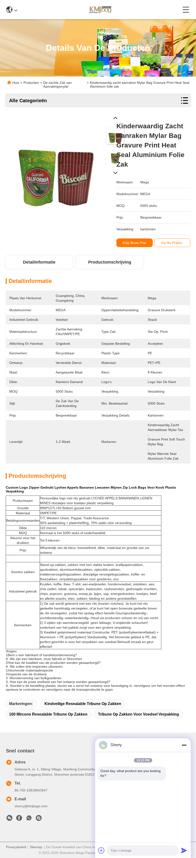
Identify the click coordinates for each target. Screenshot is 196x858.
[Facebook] (19, 819)
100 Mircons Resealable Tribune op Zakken (48, 714)
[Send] (184, 850)
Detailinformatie (39, 262)
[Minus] (184, 745)
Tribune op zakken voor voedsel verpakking (138, 714)
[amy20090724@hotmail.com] (38, 819)
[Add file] (101, 850)
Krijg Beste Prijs (134, 242)
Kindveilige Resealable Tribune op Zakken (82, 704)
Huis (15, 83)
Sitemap (36, 847)
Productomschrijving (109, 262)
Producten (31, 83)
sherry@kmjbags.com (31, 806)
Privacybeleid (16, 847)
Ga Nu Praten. (172, 243)
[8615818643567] (29, 819)
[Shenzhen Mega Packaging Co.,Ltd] (100, 10)
